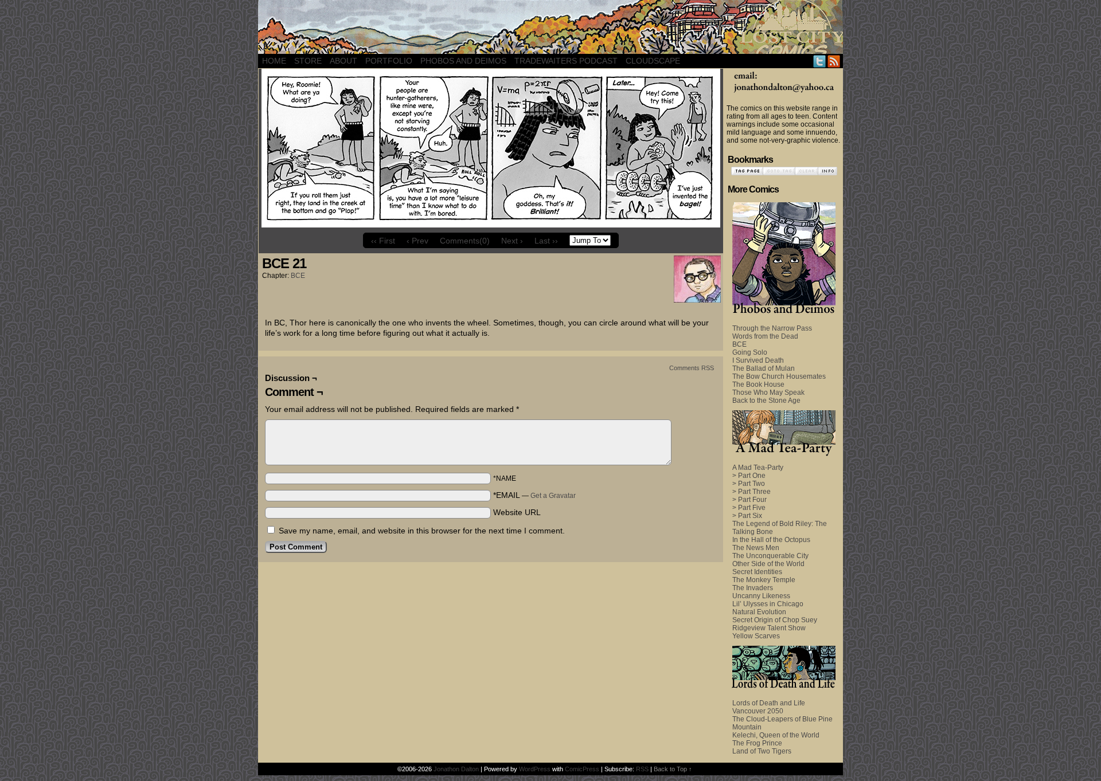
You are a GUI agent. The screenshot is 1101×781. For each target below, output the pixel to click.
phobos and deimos (463, 60)
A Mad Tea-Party (757, 468)
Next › (512, 240)
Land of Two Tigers (761, 751)
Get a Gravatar (553, 496)
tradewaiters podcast (566, 60)
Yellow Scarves (756, 636)
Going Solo (749, 352)
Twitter (820, 61)
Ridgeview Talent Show (769, 628)
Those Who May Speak (768, 392)
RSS (834, 61)
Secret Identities (757, 572)
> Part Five (749, 508)
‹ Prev (417, 240)
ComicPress (582, 769)
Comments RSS (691, 367)
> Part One (749, 476)
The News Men (755, 548)
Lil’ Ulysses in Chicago (767, 604)
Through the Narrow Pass (772, 328)
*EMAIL (534, 495)
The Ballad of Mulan (763, 368)
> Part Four (749, 500)
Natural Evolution (759, 612)
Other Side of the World (768, 564)
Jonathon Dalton (456, 769)
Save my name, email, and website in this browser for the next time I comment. (422, 530)
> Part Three (751, 492)
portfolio (388, 60)
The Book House (758, 384)
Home (274, 60)
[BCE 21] (490, 224)
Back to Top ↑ (673, 769)
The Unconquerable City (770, 556)
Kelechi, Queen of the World (775, 735)
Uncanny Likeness (761, 596)
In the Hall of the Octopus (771, 540)
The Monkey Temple (763, 580)
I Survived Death (758, 360)
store (308, 60)
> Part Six (747, 516)
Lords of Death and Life (768, 703)
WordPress (534, 769)
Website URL (517, 512)
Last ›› (546, 240)
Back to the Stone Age (766, 401)
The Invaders (752, 588)
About (343, 60)
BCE (298, 276)
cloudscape (653, 60)
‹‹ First (383, 240)
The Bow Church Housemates (779, 376)
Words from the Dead (765, 336)
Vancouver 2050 (757, 711)
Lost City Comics (550, 27)
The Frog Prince (757, 743)
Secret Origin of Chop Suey (774, 620)
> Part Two (748, 484)
